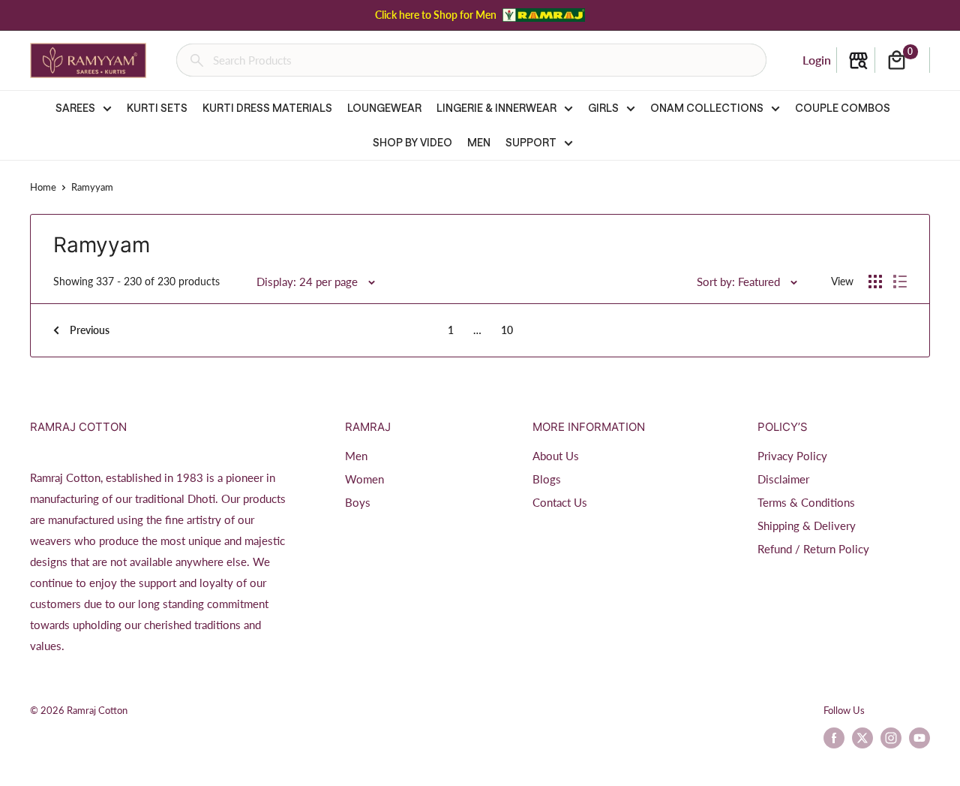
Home (43, 187)
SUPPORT (531, 142)
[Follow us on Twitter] (862, 737)
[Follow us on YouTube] (919, 737)
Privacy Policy (792, 455)
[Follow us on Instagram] (891, 737)
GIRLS (603, 107)
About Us (555, 455)
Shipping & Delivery (807, 525)
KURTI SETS (157, 107)
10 (507, 330)
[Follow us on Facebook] (834, 737)
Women (364, 479)
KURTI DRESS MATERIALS (267, 107)
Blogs (546, 479)
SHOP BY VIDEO (412, 142)
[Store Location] (858, 60)
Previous (90, 330)
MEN (478, 142)
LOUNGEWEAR (384, 107)
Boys (357, 502)
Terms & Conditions (806, 502)
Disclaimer (783, 479)
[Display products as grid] (875, 281)
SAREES (75, 107)
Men (356, 455)
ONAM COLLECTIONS (707, 107)
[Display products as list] (900, 281)
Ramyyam (92, 187)
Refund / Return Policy (813, 549)
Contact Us (559, 502)
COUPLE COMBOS (842, 107)
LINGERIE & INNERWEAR (496, 107)
